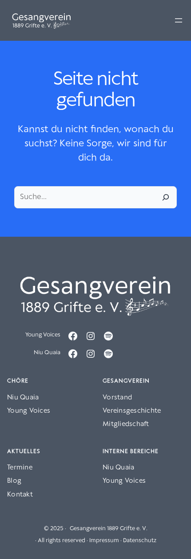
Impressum (104, 540)
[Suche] (166, 197)
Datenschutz (139, 540)
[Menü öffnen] (178, 20)
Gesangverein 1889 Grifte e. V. (108, 528)
